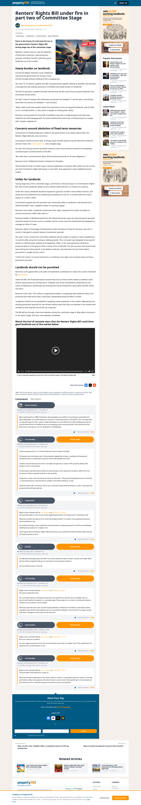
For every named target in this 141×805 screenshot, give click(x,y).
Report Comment (83, 432)
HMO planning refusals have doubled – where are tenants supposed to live (118, 113)
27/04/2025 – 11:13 (59, 637)
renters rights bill (33, 394)
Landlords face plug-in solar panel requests (117, 133)
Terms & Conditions (115, 787)
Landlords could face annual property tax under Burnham (117, 123)
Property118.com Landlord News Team (38, 25)
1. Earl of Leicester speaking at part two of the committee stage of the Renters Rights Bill (46, 375)
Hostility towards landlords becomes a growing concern (117, 97)
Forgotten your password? (36, 735)
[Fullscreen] (92, 371)
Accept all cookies (120, 798)
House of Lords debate (40, 392)
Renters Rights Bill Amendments (50, 394)
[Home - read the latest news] (62, 3)
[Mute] (89, 371)
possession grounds (81, 392)
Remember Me (21, 735)
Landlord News (20, 36)
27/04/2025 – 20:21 (59, 670)
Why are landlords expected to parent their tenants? (103, 746)
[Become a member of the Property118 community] (115, 24)
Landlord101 (45, 590)
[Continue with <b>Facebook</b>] (48, 718)
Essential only (104, 798)
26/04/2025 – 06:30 (59, 512)
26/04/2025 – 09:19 (58, 590)
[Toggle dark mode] (115, 3)
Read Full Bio (75, 439)
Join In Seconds (63, 707)
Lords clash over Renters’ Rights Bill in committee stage (36, 766)
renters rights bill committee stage (72, 394)
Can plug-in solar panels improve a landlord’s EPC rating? (118, 142)
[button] (55, 350)
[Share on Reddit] (94, 385)
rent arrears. (23, 275)
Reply (92, 432)
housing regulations (54, 392)
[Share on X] (90, 385)
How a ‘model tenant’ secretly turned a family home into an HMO (118, 87)
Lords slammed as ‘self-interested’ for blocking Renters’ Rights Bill (112, 767)
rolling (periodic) (38, 144)
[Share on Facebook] (86, 385)
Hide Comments (36, 399)
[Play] (19, 371)
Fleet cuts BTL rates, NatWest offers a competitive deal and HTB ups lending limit (43, 747)
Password (45, 728)
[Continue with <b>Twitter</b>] (58, 718)
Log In (83, 731)
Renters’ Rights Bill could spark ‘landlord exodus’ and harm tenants (74, 767)
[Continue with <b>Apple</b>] (53, 718)
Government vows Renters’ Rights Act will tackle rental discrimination (117, 64)
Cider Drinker (45, 670)
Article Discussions (96, 790)
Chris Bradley (45, 512)
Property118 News (41, 36)
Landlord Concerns (68, 392)
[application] (55, 350)
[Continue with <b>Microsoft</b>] (63, 718)
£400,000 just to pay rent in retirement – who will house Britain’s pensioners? (118, 76)
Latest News (97, 786)
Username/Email (20, 728)
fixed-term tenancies (25, 392)
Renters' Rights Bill (53, 36)
